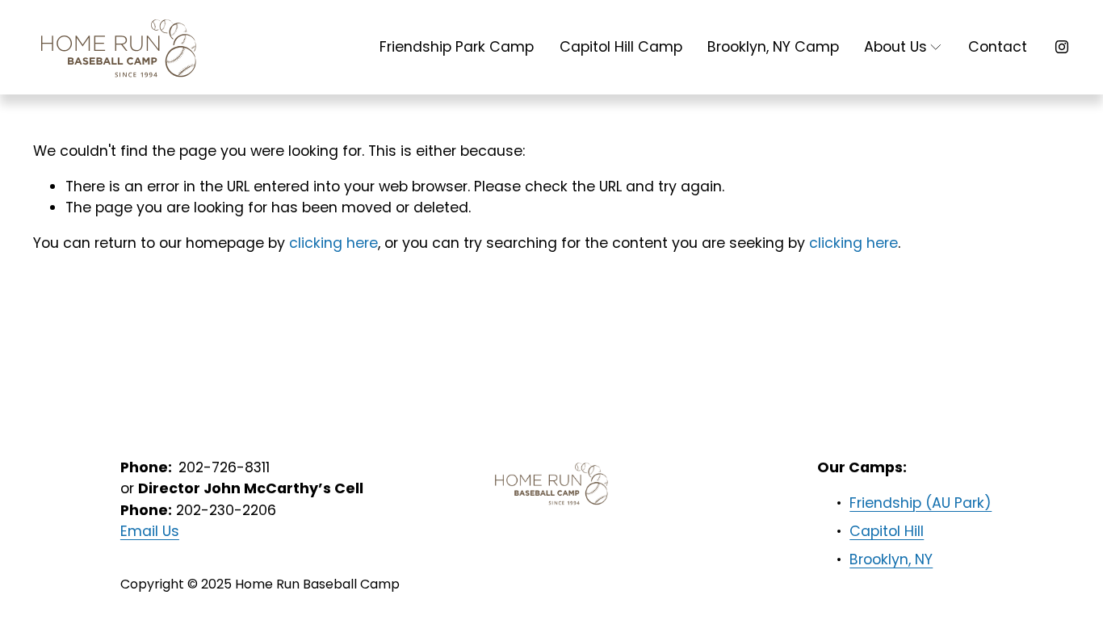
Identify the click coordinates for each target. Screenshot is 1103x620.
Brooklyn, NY (891, 559)
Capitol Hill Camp (621, 46)
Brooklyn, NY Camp (773, 46)
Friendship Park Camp (457, 46)
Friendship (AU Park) (920, 502)
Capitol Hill (886, 531)
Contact (997, 46)
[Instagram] (1062, 47)
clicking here (333, 242)
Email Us (149, 531)
